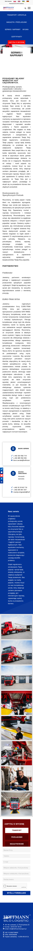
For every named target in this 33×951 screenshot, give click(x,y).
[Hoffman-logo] (13, 8)
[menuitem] (8, 1)
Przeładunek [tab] (16, 837)
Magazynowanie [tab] (17, 844)
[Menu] (28, 8)
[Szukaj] (24, 8)
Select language (8, 1)
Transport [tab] (17, 830)
